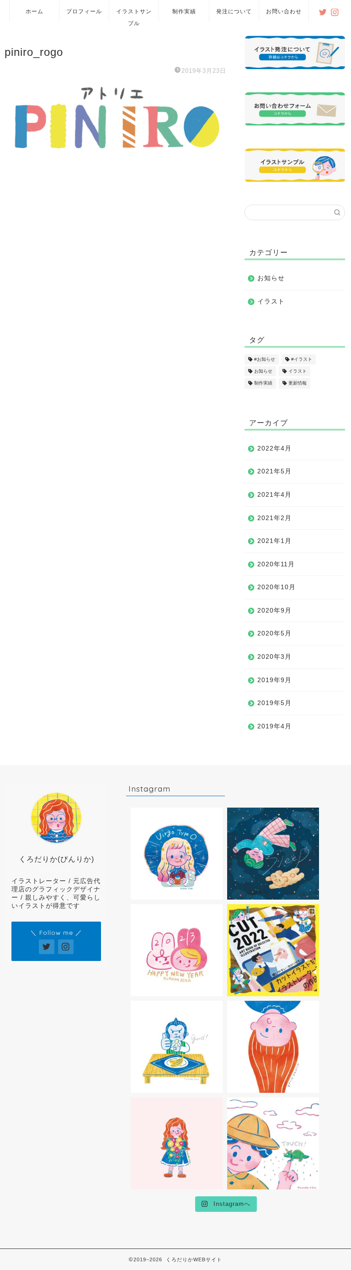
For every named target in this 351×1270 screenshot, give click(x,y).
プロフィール (84, 11)
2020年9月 (274, 610)
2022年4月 (274, 448)
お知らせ (271, 278)
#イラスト (301, 359)
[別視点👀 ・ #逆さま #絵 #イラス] (273, 1047)
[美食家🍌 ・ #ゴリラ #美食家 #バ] (177, 1047)
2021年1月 (274, 540)
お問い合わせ (284, 11)
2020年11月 (276, 564)
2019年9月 (274, 680)
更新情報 (297, 383)
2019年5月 (274, 703)
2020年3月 (274, 656)
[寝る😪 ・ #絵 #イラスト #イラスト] (273, 854)
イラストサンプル (134, 15)
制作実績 (184, 11)
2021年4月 (274, 494)
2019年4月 (274, 726)
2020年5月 (274, 633)
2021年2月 (274, 518)
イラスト (271, 301)
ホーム (34, 11)
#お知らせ (264, 359)
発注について (234, 11)
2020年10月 (276, 587)
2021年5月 (274, 471)
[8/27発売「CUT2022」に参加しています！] (273, 950)
